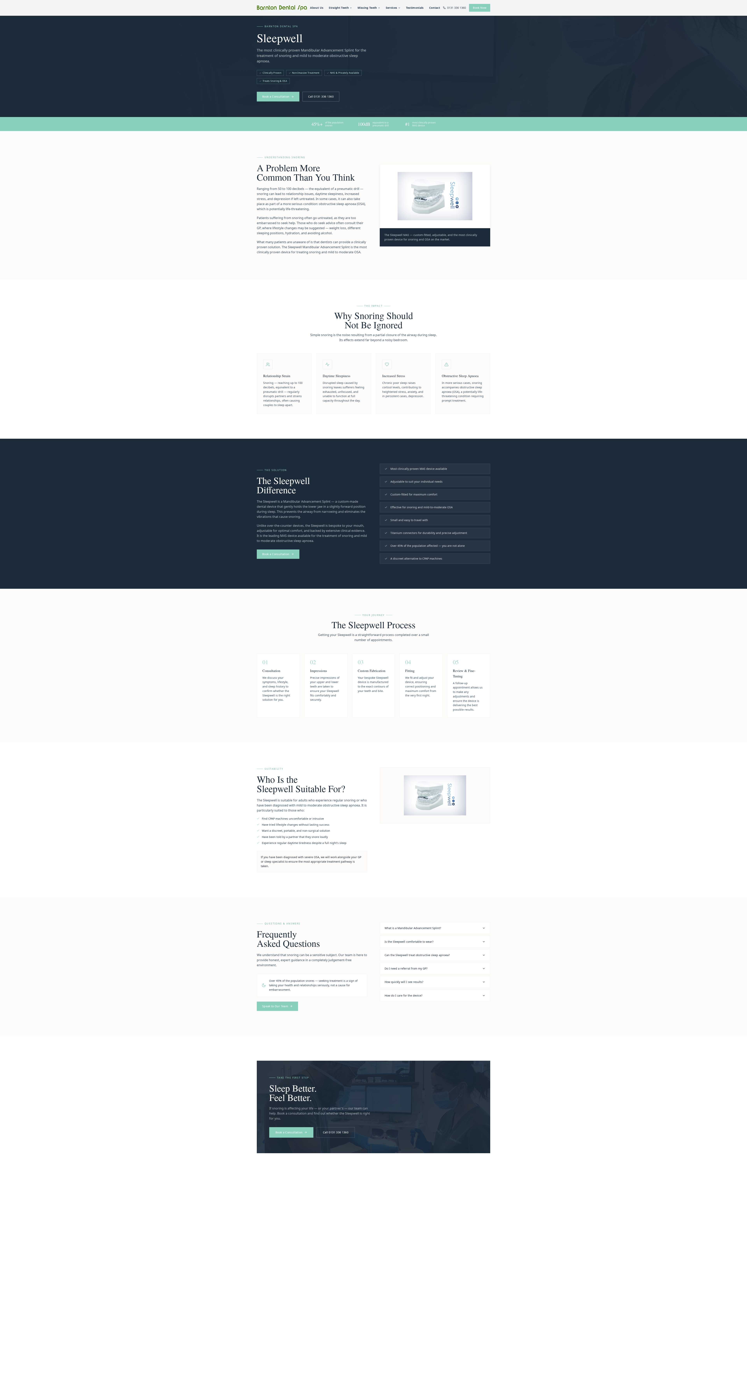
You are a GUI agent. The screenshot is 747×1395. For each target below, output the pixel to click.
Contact (434, 8)
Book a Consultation (275, 96)
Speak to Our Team (275, 1006)
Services (391, 8)
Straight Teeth (339, 8)
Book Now (479, 8)
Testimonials (415, 8)
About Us (316, 8)
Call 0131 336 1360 (321, 96)
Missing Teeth (367, 8)
